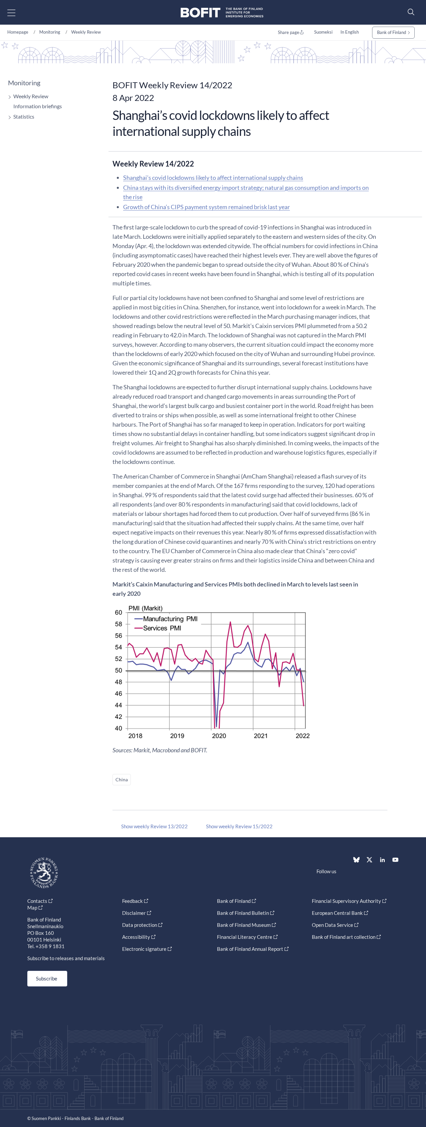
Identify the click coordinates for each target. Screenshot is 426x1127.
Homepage (17, 32)
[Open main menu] (17, 12)
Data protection (139, 925)
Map (32, 908)
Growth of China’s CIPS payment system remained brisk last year (206, 206)
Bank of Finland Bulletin (243, 913)
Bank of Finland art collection (343, 937)
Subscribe (46, 978)
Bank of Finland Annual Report (250, 949)
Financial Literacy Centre (244, 937)
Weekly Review (86, 32)
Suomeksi (323, 32)
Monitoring (49, 32)
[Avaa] (8, 97)
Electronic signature (144, 949)
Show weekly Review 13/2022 (154, 826)
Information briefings (37, 106)
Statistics (23, 116)
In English (349, 32)
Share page (288, 32)
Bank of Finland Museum (244, 925)
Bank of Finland (391, 32)
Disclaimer (134, 913)
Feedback (132, 901)
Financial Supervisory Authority (346, 901)
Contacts (37, 901)
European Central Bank (337, 913)
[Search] (409, 11)
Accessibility (136, 937)
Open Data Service (332, 925)
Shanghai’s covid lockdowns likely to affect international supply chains (213, 177)
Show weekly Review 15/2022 (239, 826)
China (121, 779)
